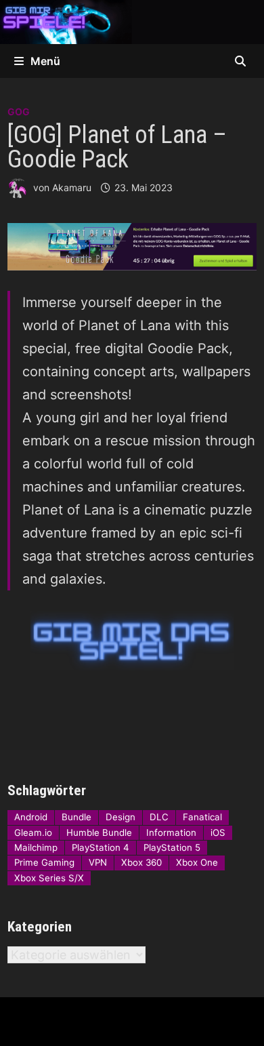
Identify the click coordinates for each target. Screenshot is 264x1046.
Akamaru (71, 187)
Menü (45, 61)
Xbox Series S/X (49, 877)
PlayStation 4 (100, 847)
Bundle (76, 816)
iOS (218, 832)
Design (120, 816)
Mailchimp (36, 847)
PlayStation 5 (172, 847)
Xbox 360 (141, 862)
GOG (18, 111)
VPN (98, 862)
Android (30, 816)
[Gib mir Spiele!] (132, 21)
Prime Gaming (44, 862)
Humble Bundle (99, 832)
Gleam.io (33, 832)
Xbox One (197, 862)
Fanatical (202, 816)
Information (171, 832)
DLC (159, 816)
